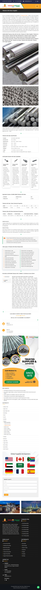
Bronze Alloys (5, 445)
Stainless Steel (5, 406)
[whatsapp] (38, 587)
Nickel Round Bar (6, 549)
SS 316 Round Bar (25, 529)
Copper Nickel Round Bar (8, 556)
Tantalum (4, 436)
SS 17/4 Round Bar (25, 535)
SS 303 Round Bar (25, 523)
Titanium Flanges (6, 431)
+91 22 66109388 (18, 1)
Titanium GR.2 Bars (7, 424)
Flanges (23, 551)
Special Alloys (5, 447)
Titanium (4, 421)
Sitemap (23, 556)
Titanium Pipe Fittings (7, 430)
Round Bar (24, 543)
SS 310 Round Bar (25, 527)
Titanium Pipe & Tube (7, 434)
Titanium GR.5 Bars (7, 425)
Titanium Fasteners (7, 433)
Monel (4, 415)
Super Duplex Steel (6, 411)
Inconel (4, 417)
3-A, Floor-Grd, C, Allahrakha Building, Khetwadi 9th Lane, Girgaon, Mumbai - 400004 (11, 566)
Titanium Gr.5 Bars (24, 15)
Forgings (23, 554)
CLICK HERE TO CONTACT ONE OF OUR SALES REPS (20, 313)
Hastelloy (4, 419)
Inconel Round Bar (6, 543)
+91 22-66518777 (10, 332)
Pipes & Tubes (24, 547)
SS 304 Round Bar (25, 525)
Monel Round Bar (6, 547)
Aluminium (5, 438)
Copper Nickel (5, 442)
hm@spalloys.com (9, 239)
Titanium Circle (6, 427)
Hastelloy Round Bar (7, 545)
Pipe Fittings (24, 545)
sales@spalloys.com (28, 1)
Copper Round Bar (6, 554)
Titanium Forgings (7, 428)
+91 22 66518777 (27, 317)
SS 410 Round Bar (25, 531)
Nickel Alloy (5, 413)
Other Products (5, 449)
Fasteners (24, 549)
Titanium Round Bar (7, 551)
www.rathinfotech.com (24, 587)
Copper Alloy (5, 440)
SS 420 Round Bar (25, 533)
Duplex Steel (5, 409)
